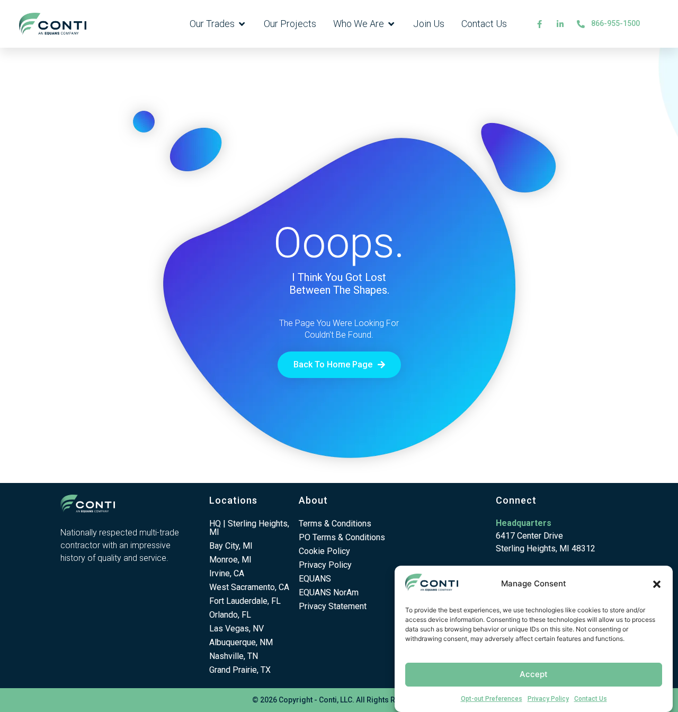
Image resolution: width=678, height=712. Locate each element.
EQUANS (315, 579)
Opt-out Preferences (491, 698)
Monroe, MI (230, 560)
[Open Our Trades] (242, 24)
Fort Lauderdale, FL (245, 601)
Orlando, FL (230, 615)
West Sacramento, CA (249, 587)
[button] (657, 584)
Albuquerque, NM (241, 642)
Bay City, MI (231, 546)
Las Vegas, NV (236, 628)
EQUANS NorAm (329, 592)
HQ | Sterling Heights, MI (249, 527)
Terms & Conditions (335, 523)
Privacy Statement (333, 606)
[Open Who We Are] (391, 24)
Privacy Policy (548, 698)
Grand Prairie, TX (240, 670)
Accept (534, 674)
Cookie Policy (324, 551)
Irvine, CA (226, 573)
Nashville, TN (233, 656)
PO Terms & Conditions (342, 537)
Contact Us (590, 698)
